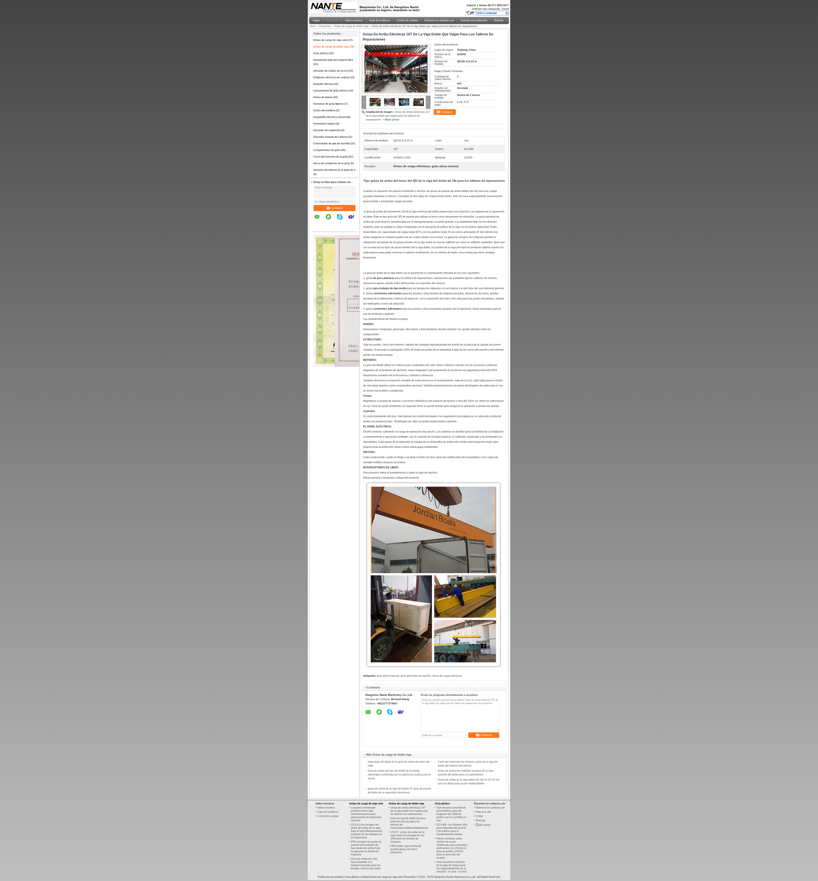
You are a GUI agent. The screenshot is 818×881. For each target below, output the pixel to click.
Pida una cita (483, 811)
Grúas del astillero (324, 110)
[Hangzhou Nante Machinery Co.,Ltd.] (507, 13)
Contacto (337, 208)
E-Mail (479, 816)
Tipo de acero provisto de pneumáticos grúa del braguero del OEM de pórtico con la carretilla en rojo (451, 814)
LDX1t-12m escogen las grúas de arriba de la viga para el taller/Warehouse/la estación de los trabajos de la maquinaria (366, 831)
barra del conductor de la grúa (331, 163)
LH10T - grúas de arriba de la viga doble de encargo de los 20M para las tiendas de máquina (407, 837)
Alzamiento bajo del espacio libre (333, 59)
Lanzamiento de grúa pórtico (330, 90)
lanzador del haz (323, 84)
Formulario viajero (324, 123)
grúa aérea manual (388, 675)
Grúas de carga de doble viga (351, 26)
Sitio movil (484, 824)
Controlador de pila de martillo (331, 143)
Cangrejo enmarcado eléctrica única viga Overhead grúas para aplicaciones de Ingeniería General (366, 814)
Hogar (316, 20)
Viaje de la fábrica (379, 20)
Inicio (313, 26)
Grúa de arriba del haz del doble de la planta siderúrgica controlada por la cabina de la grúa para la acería (399, 774)
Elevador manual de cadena (330, 136)
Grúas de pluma (323, 97)
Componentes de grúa (326, 150)
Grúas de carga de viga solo (330, 40)
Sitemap (480, 820)
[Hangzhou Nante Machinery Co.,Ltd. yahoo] (354, 219)
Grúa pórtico (320, 53)
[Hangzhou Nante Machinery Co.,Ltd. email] (319, 219)
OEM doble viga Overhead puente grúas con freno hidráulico (405, 849)
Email (505, 8)
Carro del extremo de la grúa (330, 156)
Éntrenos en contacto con (439, 20)
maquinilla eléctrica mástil (329, 117)
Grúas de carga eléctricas (447, 675)
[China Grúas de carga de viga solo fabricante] (332, 7)
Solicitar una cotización (486, 8)
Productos (332, 20)
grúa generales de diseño (416, 675)
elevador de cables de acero (330, 70)
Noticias (498, 20)
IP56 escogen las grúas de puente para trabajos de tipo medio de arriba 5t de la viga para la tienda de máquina (366, 848)
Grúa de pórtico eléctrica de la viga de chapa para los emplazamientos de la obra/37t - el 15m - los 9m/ (451, 867)
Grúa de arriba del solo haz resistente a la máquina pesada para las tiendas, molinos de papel (366, 863)
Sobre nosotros (354, 20)
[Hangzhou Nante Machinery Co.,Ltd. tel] (317, 228)
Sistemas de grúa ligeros (328, 103)
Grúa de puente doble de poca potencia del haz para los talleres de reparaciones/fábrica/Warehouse (409, 823)
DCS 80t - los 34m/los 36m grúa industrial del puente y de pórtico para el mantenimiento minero (451, 829)
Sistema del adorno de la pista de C (334, 169)
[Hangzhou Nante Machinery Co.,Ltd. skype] (342, 219)
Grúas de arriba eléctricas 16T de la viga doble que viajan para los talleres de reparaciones (398, 115)
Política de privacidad (330, 876)
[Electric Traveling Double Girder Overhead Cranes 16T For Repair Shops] (396, 69)
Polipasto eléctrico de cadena (331, 77)
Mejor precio (392, 119)
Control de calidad (407, 20)
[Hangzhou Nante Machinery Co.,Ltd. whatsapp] (331, 219)
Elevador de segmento (327, 130)
